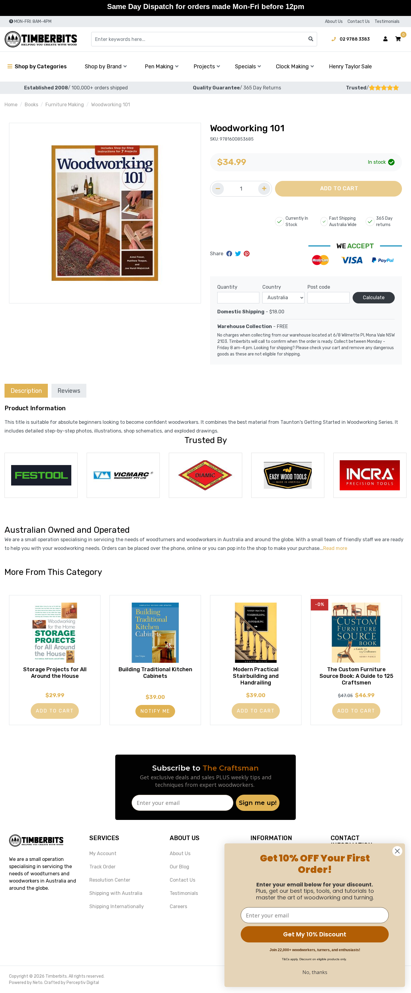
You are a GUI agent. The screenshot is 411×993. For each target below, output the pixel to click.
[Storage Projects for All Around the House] (55, 633)
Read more (335, 548)
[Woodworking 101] (105, 213)
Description (26, 390)
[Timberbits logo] (41, 39)
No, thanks (314, 972)
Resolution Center (109, 880)
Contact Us (359, 21)
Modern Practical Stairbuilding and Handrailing (256, 676)
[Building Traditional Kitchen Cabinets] (155, 633)
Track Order (102, 867)
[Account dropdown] (385, 39)
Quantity (227, 287)
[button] (398, 39)
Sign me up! (258, 802)
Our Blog (179, 867)
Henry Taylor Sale (350, 66)
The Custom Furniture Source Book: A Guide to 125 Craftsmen (356, 676)
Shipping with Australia (115, 893)
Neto (37, 982)
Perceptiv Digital (82, 982)
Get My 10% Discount (314, 934)
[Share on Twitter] (239, 253)
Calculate (374, 297)
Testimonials (387, 21)
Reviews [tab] (68, 390)
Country (271, 287)
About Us (334, 21)
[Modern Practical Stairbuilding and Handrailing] (256, 633)
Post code (318, 287)
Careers (178, 906)
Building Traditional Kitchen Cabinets (155, 672)
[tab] (26, 390)
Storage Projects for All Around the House (55, 672)
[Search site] (310, 39)
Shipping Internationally (116, 906)
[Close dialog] (397, 851)
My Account (102, 853)
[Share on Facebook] (230, 253)
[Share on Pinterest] (246, 253)
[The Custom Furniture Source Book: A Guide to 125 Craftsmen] (356, 633)
